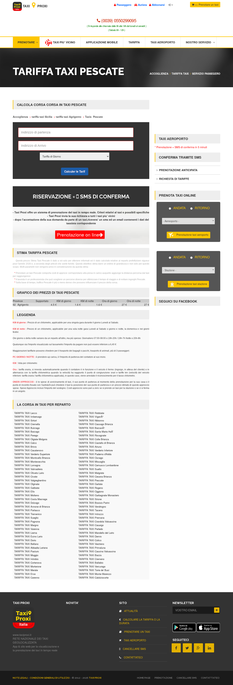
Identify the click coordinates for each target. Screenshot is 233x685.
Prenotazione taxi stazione (191, 283)
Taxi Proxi (34, 6)
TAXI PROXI (95, 677)
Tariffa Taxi (180, 73)
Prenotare (26, 42)
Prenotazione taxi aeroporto (190, 234)
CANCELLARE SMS (134, 649)
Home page (143, 677)
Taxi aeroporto (163, 42)
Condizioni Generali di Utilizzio (50, 677)
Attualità (130, 611)
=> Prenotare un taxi (206, 4)
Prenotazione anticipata (178, 170)
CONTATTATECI (133, 657)
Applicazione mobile (102, 42)
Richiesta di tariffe (173, 179)
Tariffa (134, 42)
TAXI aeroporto (134, 640)
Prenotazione (163, 677)
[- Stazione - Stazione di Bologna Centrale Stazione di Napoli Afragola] (188, 271)
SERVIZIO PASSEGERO (206, 73)
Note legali (20, 677)
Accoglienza (159, 73)
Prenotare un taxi (136, 631)
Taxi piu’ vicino (63, 42)
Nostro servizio (198, 42)
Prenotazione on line (78, 234)
